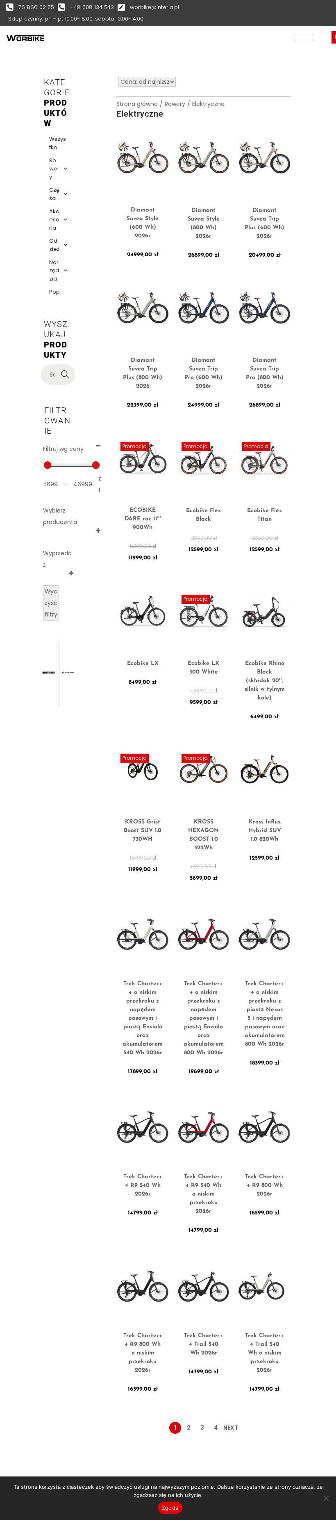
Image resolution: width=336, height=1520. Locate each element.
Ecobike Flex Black (203, 515)
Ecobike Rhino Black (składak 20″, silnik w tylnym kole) (265, 680)
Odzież (54, 245)
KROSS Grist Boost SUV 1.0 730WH (142, 830)
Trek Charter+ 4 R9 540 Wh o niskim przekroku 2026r (203, 1194)
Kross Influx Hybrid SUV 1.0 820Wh (264, 830)
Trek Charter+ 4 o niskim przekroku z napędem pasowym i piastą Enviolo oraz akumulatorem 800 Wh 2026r (204, 1018)
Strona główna (137, 104)
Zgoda (170, 1507)
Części (54, 194)
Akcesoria (54, 219)
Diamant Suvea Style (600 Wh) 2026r (143, 223)
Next (230, 1427)
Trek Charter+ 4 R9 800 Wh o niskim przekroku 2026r (142, 1353)
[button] (21, 662)
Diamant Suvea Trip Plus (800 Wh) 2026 (142, 373)
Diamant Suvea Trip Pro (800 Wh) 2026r (265, 373)
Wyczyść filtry (51, 603)
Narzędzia (54, 270)
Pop (54, 292)
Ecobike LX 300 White (203, 667)
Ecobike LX (143, 663)
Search (65, 374)
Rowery (54, 168)
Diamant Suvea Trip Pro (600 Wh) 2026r (203, 373)
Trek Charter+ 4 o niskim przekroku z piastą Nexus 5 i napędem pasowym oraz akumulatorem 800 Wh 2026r (265, 1014)
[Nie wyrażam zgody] (326, 1498)
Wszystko (57, 143)
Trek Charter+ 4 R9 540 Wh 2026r (142, 1185)
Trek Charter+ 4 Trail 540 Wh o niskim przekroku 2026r (264, 1353)
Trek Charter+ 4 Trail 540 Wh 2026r (203, 1344)
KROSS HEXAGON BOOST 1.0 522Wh (203, 835)
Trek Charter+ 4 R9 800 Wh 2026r (264, 1185)
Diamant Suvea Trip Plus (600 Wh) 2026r (264, 223)
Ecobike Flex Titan (264, 515)
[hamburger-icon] (304, 37)
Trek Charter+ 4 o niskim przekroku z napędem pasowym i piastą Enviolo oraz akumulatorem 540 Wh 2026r (143, 1018)
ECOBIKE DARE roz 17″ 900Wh (143, 519)
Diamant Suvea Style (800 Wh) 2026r (204, 223)
